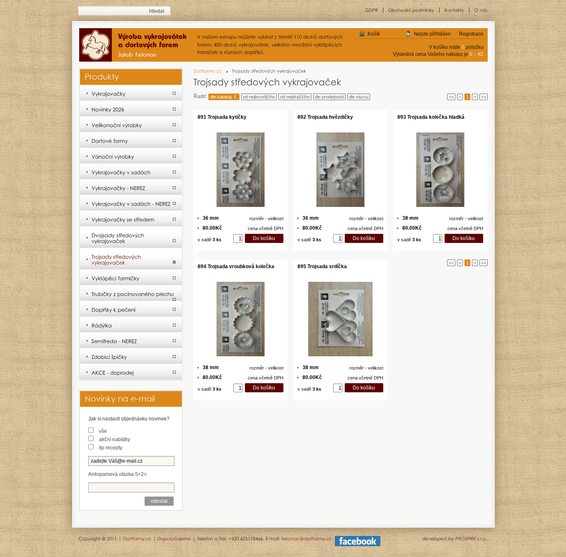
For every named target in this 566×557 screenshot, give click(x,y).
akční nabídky (114, 439)
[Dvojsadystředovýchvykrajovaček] (131, 237)
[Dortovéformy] (131, 140)
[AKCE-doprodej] (131, 372)
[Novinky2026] (131, 108)
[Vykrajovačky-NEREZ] (131, 187)
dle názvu (358, 96)
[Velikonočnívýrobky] (131, 124)
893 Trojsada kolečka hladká (430, 117)
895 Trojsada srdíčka (322, 266)
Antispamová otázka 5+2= (117, 474)
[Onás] (478, 10)
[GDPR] (371, 10)
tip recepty (110, 448)
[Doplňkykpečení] (131, 309)
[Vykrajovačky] (131, 93)
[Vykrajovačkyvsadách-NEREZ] (131, 203)
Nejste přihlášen (432, 34)
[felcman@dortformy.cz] (306, 538)
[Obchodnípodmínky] (411, 10)
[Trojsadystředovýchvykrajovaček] (131, 259)
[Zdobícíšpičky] (131, 356)
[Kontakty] (454, 10)
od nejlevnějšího (259, 96)
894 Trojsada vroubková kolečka (236, 266)
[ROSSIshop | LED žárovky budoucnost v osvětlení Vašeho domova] (136, 45)
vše (103, 431)
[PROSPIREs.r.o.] (471, 538)
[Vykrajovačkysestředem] (131, 218)
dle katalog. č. (224, 96)
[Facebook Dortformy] (357, 544)
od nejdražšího (295, 96)
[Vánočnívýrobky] (131, 156)
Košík (374, 34)
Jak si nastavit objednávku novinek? (128, 419)
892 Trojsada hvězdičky (325, 117)
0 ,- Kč (476, 54)
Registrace (471, 34)
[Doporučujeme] (174, 538)
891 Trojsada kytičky (222, 117)
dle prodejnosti (329, 96)
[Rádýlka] (131, 324)
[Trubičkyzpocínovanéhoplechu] (131, 293)
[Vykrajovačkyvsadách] (131, 171)
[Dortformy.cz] (211, 71)
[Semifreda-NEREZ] (131, 340)
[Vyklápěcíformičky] (131, 277)
